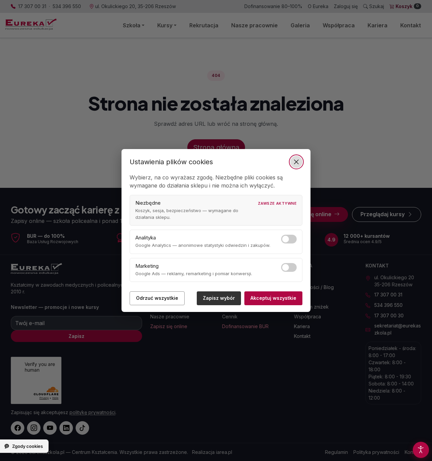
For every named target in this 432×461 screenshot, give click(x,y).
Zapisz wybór (219, 298)
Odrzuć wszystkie (157, 298)
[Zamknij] (296, 162)
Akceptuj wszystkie (273, 298)
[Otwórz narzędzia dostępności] (421, 450)
